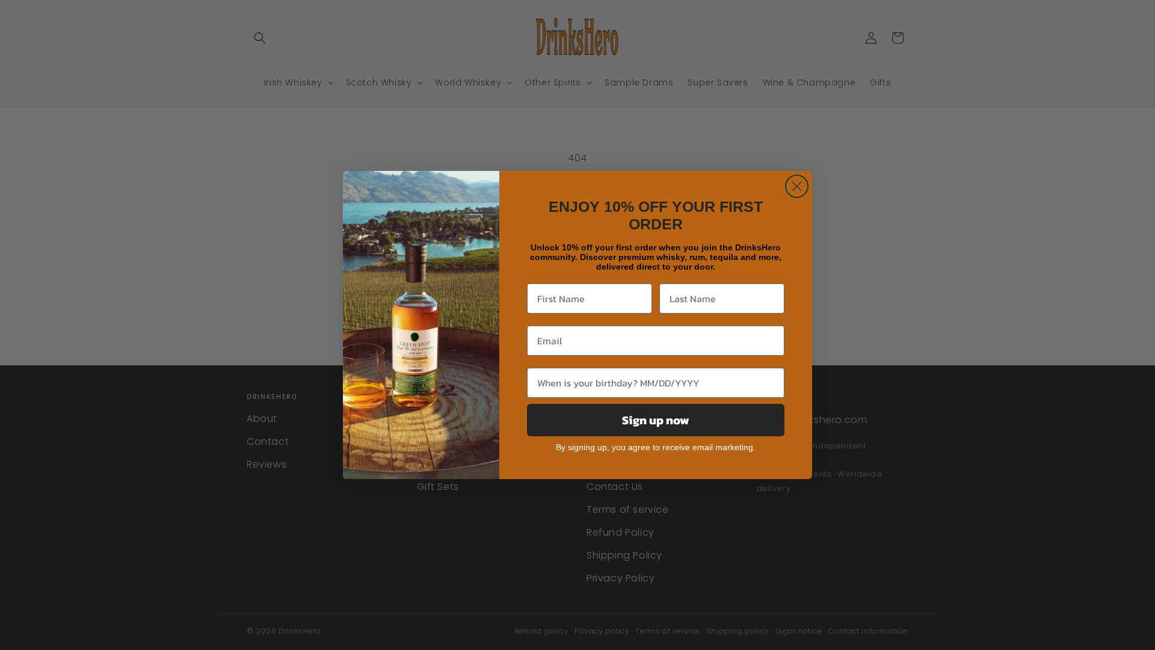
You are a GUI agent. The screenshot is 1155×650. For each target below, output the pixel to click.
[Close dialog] (796, 186)
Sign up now (655, 420)
